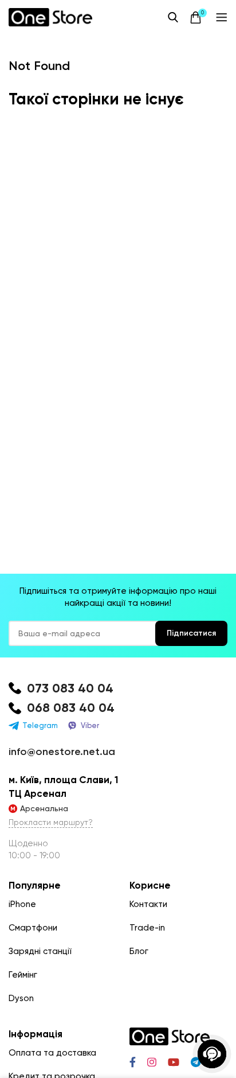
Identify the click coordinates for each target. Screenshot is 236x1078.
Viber (90, 725)
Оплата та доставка (52, 1053)
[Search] (173, 17)
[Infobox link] (118, 688)
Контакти (148, 904)
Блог (138, 951)
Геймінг (23, 975)
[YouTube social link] (173, 1062)
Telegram (40, 725)
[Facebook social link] (132, 1062)
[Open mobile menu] (221, 17)
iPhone (22, 904)
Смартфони (33, 928)
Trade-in (147, 928)
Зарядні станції (40, 951)
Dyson (21, 998)
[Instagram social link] (151, 1062)
